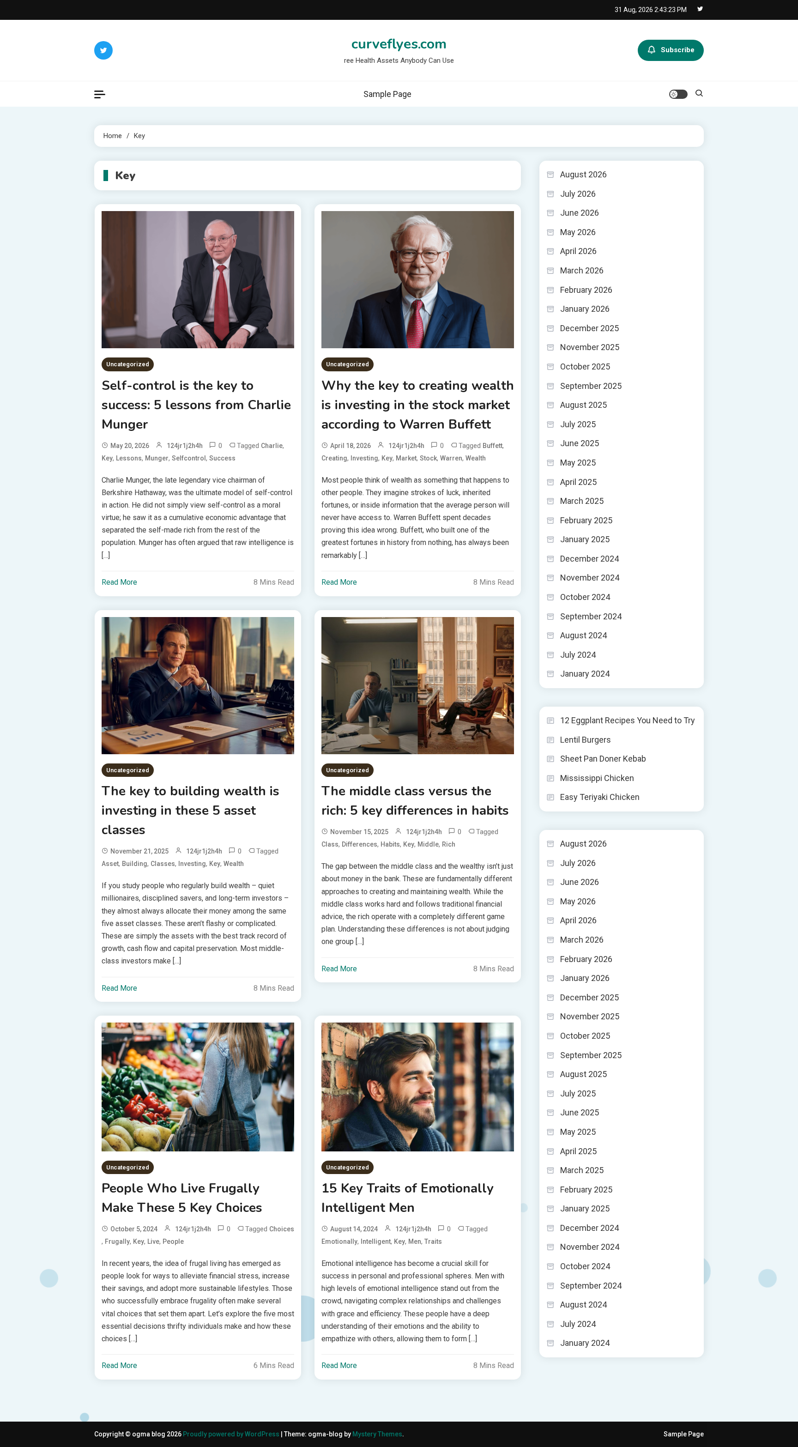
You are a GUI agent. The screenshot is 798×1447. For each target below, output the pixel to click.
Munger (157, 458)
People (173, 1241)
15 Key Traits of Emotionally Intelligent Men (407, 1198)
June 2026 (579, 213)
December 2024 (589, 558)
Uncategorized (127, 364)
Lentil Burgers (585, 740)
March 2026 (582, 270)
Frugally (117, 1241)
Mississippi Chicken (597, 778)
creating (334, 458)
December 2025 (589, 328)
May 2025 (578, 462)
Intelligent (376, 1241)
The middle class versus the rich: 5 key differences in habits (415, 800)
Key (107, 458)
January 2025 (585, 539)
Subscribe (678, 50)
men (414, 1241)
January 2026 (585, 309)
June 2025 (579, 443)
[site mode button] (678, 94)
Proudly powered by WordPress (232, 1434)
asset (110, 863)
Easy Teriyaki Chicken (600, 797)
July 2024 (578, 655)
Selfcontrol (189, 458)
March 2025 (582, 501)
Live (153, 1241)
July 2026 (578, 194)
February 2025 (586, 520)
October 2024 (585, 597)
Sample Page (387, 94)
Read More (119, 582)
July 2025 (578, 424)
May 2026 (578, 232)
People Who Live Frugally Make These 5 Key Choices (182, 1198)
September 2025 (591, 386)
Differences (359, 844)
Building (134, 863)
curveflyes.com (399, 44)
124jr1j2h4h (185, 445)
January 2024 (585, 673)
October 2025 (585, 366)
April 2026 (578, 251)
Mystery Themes (377, 1434)
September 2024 (591, 616)
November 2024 (589, 577)
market (406, 458)
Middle (428, 844)
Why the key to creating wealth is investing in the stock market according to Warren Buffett (417, 405)
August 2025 (583, 405)
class (330, 844)
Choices (281, 1229)
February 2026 (586, 290)
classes (163, 863)
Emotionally (339, 1241)
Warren (451, 458)
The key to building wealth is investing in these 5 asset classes (190, 810)
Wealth (476, 458)
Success (222, 458)
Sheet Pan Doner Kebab (603, 758)
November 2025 (589, 347)
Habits (390, 844)
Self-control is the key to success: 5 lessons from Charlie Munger (196, 405)
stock (428, 458)
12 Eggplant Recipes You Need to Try (627, 720)
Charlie (272, 445)
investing (364, 458)
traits (433, 1241)
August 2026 (583, 174)
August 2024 (583, 635)
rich (448, 844)
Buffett (492, 445)
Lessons (129, 458)
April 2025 (578, 482)
